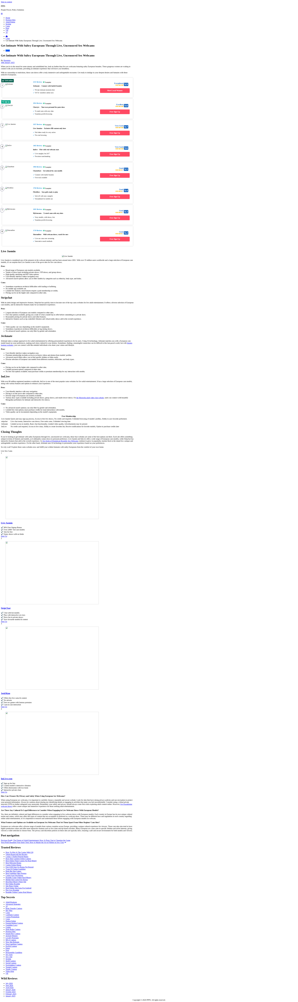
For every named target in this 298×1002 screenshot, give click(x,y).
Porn (7, 28)
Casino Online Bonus (13, 865)
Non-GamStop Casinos (14, 944)
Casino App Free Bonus (14, 875)
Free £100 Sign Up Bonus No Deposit (20, 867)
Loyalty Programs (12, 938)
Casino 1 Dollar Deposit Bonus (17, 857)
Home (8, 18)
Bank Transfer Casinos (14, 908)
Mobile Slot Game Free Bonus (17, 880)
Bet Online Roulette (13, 884)
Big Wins (9, 911)
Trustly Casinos (11, 969)
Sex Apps (9, 955)
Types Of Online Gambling (15, 869)
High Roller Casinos (13, 929)
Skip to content (6, 2)
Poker (8, 948)
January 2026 (10, 990)
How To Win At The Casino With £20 (19, 852)
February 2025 (11, 994)
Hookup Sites (10, 20)
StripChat (5, 608)
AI (7, 32)
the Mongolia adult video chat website (90, 398)
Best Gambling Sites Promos (16, 873)
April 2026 (10, 988)
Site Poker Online (12, 886)
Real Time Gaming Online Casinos (18, 859)
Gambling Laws (11, 925)
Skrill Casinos (11, 961)
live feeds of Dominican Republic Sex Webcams (60, 441)
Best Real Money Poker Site (16, 882)
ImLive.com (6, 778)
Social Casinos (11, 963)
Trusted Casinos (11, 967)
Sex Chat (9, 957)
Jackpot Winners (12, 936)
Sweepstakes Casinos (13, 965)
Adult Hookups (11, 902)
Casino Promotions (12, 917)
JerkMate (5, 693)
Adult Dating (10, 22)
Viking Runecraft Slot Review (16, 854)
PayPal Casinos (11, 946)
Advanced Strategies (13, 904)
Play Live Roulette (12, 890)
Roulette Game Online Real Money (18, 878)
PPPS (3, 6)
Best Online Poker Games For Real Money (21, 861)
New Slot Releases (12, 942)
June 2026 (9, 985)
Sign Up (4, 536)
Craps (8, 919)
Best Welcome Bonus (13, 863)
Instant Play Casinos (13, 934)
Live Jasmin (7, 523)
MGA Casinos (11, 940)
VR (7, 30)
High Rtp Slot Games (13, 871)
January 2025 (10, 996)
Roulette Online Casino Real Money (19, 892)
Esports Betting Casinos (14, 923)
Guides (8, 927)
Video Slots (10, 971)
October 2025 (11, 992)
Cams (8, 26)
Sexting (8, 24)
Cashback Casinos (12, 915)
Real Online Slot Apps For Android (18, 888)
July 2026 (9, 983)
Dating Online (11, 921)
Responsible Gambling (14, 953)
